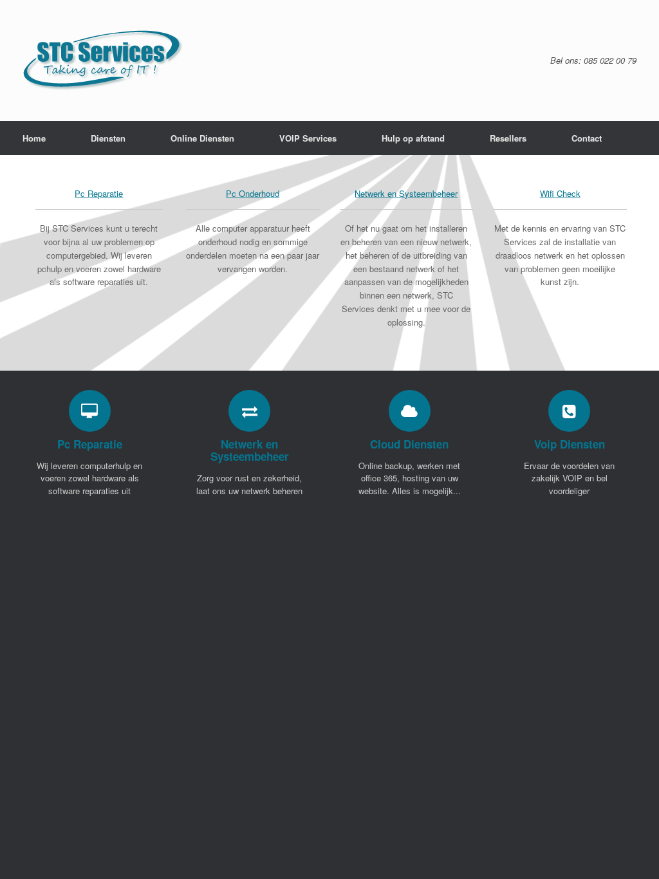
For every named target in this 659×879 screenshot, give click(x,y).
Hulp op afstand (413, 138)
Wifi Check (560, 193)
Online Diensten (202, 138)
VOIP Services (308, 138)
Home (34, 138)
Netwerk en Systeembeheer (406, 193)
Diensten (108, 138)
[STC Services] (103, 60)
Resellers (508, 138)
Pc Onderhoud (252, 193)
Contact (586, 138)
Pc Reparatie (99, 193)
